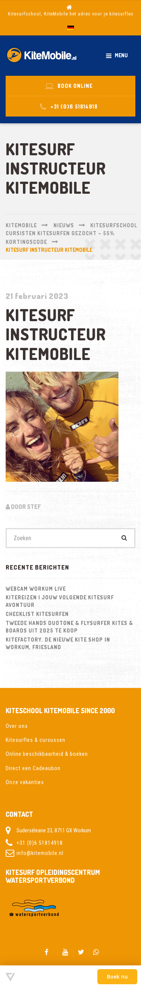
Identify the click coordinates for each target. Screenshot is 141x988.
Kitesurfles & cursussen (35, 740)
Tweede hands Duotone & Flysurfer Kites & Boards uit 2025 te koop (69, 627)
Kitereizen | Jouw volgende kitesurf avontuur (60, 601)
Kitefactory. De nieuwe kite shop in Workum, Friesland (58, 643)
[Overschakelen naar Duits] (71, 27)
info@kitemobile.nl (40, 853)
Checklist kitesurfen (37, 614)
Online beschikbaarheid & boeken (47, 754)
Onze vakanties (25, 782)
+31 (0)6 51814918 (40, 843)
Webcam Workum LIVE (36, 588)
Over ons (17, 726)
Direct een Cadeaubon (33, 768)
